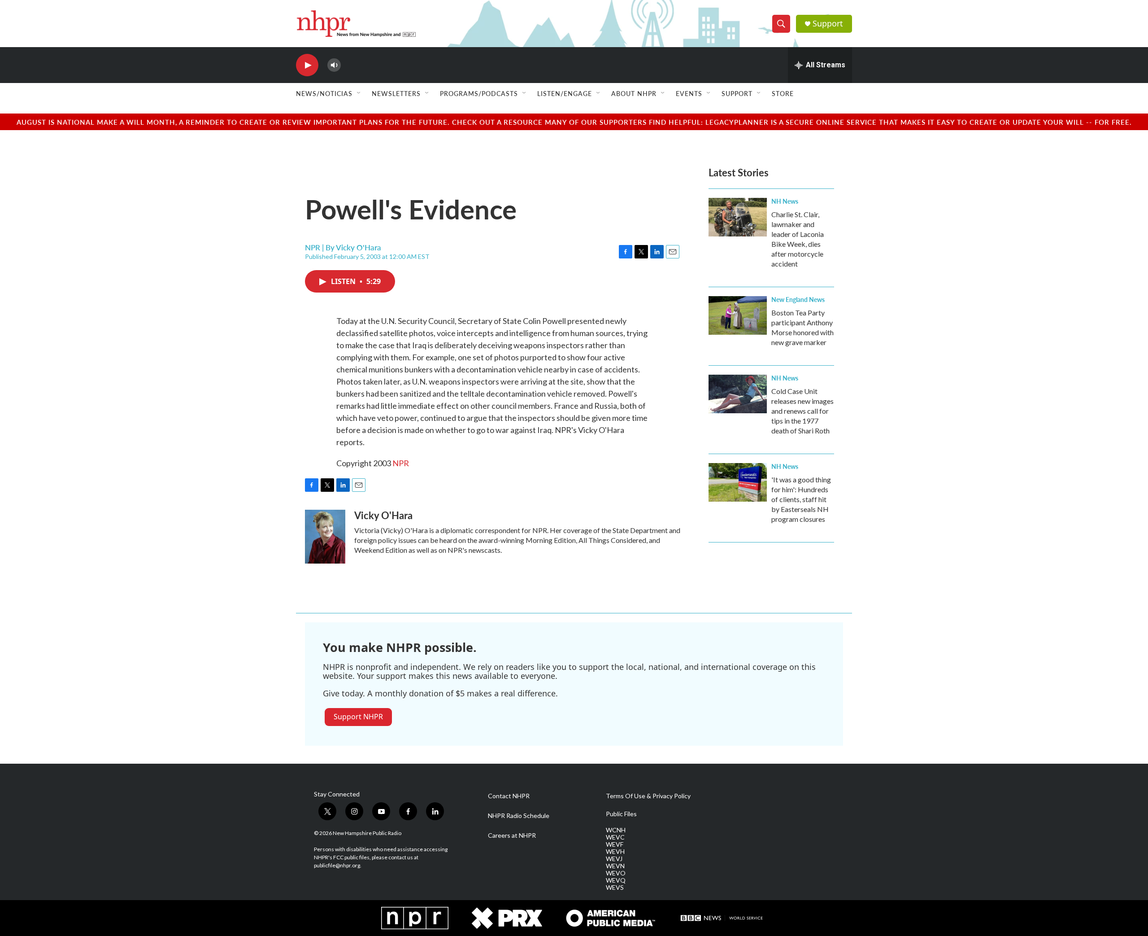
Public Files (621, 814)
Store (783, 93)
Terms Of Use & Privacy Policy (648, 796)
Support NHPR (358, 717)
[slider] (348, 65)
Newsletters (396, 93)
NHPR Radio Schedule (518, 815)
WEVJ (614, 858)
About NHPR (634, 93)
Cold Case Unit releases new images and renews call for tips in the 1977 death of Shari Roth (802, 411)
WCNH (616, 830)
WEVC (615, 837)
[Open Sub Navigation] (359, 93)
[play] (307, 65)
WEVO (616, 873)
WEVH (615, 851)
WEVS (615, 887)
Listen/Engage (564, 93)
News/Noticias (324, 93)
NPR (400, 463)
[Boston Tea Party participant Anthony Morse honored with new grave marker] (738, 315)
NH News (784, 201)
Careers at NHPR (512, 835)
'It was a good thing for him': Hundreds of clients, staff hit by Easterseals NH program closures (801, 499)
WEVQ (616, 880)
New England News (798, 299)
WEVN (615, 866)
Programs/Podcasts (479, 93)
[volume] (334, 65)
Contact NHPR (509, 796)
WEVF (614, 844)
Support (828, 23)
